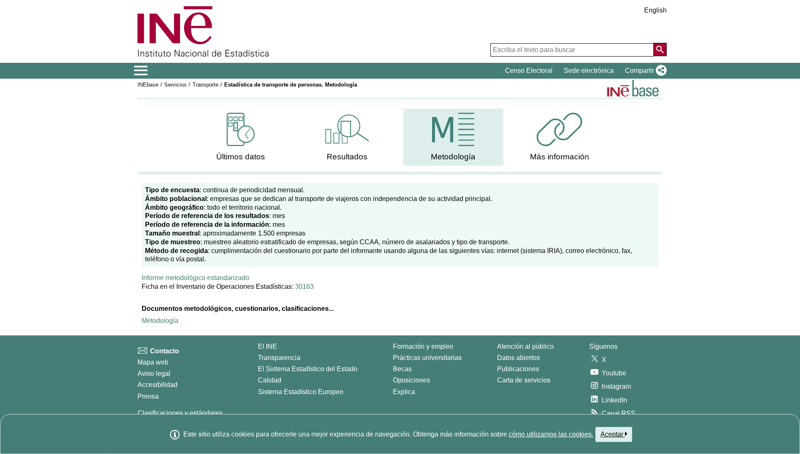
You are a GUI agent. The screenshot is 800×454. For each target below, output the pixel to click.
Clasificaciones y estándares (180, 413)
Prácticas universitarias (427, 357)
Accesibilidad (158, 384)
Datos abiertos (518, 357)
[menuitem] (241, 137)
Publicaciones (518, 368)
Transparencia (279, 357)
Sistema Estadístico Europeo (300, 391)
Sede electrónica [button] (589, 70)
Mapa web (153, 362)
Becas (402, 368)
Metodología (160, 320)
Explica (404, 391)
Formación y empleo (423, 346)
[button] (644, 70)
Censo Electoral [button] (528, 70)
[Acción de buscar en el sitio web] (660, 49)
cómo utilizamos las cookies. (551, 434)
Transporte (205, 85)
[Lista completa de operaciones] (632, 88)
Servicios (175, 85)
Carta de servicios (523, 380)
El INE (267, 346)
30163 (304, 286)
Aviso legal (154, 373)
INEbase (148, 85)
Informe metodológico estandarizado (195, 277)
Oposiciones (411, 380)
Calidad (269, 380)
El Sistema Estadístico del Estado (308, 368)
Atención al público (525, 346)
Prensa (148, 396)
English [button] (655, 10)
